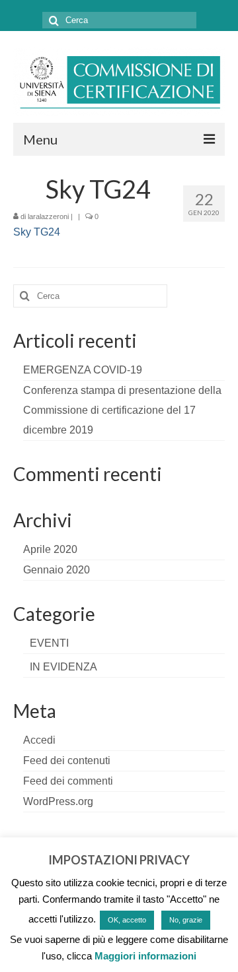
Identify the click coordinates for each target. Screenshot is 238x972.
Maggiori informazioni (145, 955)
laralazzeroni (48, 216)
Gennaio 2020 (56, 569)
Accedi (39, 740)
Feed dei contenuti (66, 760)
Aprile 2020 (50, 549)
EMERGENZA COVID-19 (82, 369)
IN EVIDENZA (63, 666)
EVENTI (49, 643)
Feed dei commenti (68, 781)
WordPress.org (58, 801)
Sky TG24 (36, 232)
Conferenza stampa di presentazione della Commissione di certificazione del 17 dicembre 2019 (122, 410)
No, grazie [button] (185, 920)
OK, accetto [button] (127, 920)
